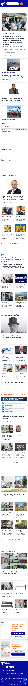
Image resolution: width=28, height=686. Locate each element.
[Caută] (17, 3)
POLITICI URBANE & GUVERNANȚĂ (12, 394)
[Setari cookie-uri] (25, 683)
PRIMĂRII (7, 673)
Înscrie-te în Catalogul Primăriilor (18, 654)
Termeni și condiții (6, 681)
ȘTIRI (2, 255)
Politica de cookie (14, 684)
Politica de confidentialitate (19, 681)
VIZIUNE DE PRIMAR (7, 175)
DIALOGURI (4, 473)
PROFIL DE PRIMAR (7, 551)
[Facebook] (7, 667)
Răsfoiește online (18, 636)
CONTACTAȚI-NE (18, 675)
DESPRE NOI (9, 675)
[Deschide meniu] (25, 3)
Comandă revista (19, 633)
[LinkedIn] (12, 667)
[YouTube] (10, 667)
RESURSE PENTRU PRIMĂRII (10, 315)
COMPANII (14, 673)
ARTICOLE (20, 673)
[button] (25, 679)
